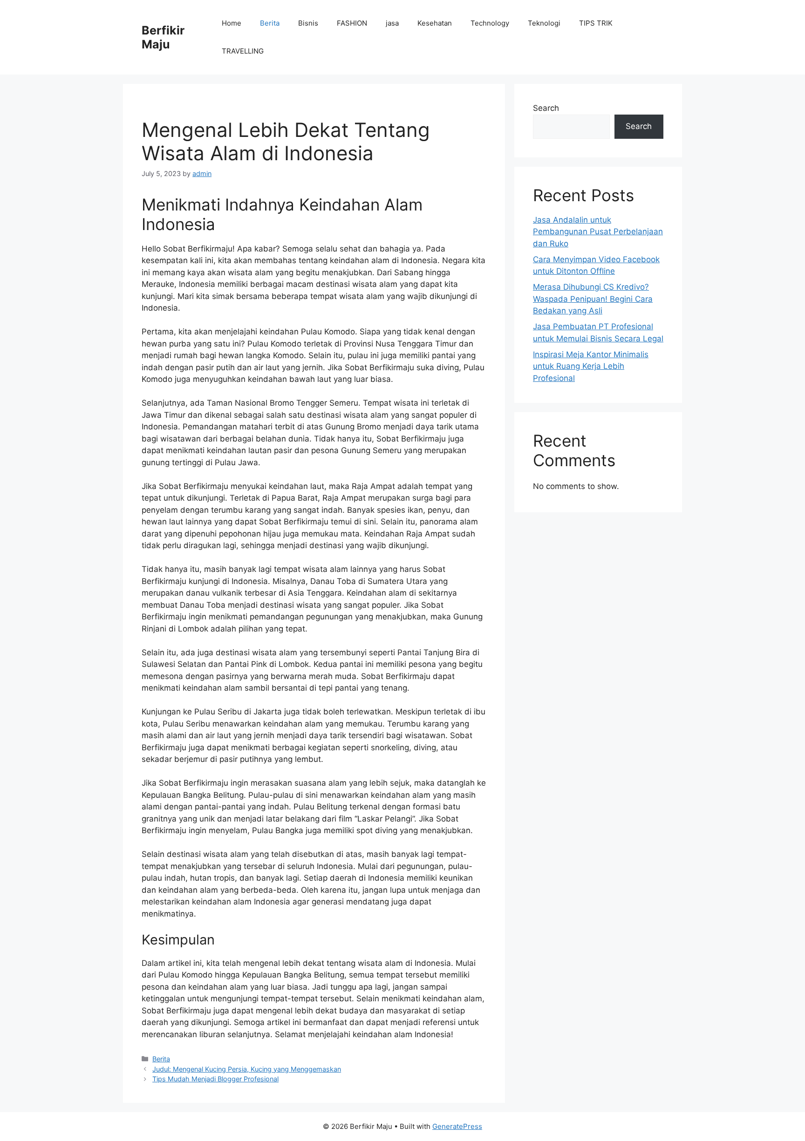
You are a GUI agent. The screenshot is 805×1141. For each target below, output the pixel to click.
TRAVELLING (243, 51)
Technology (490, 23)
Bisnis (308, 23)
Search (546, 108)
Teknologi (544, 23)
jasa (392, 23)
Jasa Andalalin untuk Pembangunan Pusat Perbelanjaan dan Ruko (598, 231)
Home (231, 23)
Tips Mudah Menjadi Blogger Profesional (215, 1079)
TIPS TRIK (596, 23)
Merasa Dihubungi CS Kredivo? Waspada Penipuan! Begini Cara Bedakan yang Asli (593, 298)
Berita (270, 23)
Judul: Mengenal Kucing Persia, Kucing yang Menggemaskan (246, 1069)
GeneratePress (457, 1126)
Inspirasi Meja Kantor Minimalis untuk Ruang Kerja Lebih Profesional (590, 366)
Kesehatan (434, 23)
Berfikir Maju (163, 37)
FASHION (352, 23)
